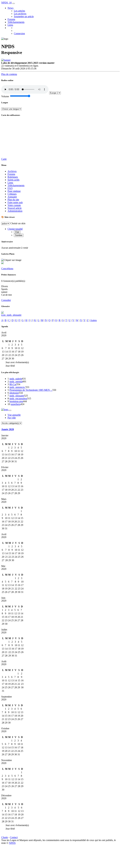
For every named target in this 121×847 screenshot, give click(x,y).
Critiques (12, 194)
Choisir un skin (17, 223)
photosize (14, 392)
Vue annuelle (14, 415)
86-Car (12, 384)
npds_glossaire (16, 395)
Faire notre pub (15, 202)
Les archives (20, 13)
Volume (5, 96)
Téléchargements (16, 22)
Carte (4, 159)
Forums (11, 19)
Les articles (19, 10)
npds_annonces (17, 387)
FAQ (10, 188)
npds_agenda (16, 381)
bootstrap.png (16, 401)
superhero (15, 404)
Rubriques (13, 177)
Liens (10, 25)
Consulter (6, 300)
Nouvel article (15, 208)
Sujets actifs (13, 179)
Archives (12, 171)
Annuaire (12, 196)
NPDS (12, 843)
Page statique (14, 191)
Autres (93, 320)
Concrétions (7, 268)
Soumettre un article (24, 16)
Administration (15, 211)
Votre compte (14, 205)
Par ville (12, 417)
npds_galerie (15, 378)
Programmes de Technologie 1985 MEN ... (30, 390)
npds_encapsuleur (18, 398)
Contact (14, 837)
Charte (4, 837)
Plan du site (13, 199)
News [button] (10, 8)
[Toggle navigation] (13, 3)
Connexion (19, 33)
